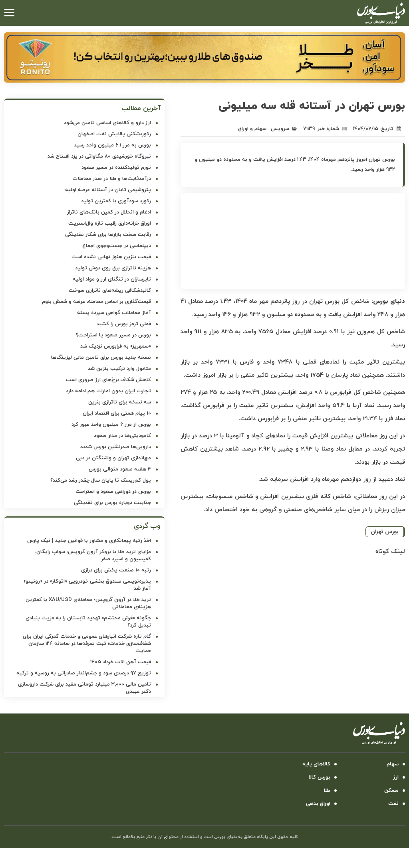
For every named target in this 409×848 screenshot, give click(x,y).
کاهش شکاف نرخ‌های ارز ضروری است (108, 379)
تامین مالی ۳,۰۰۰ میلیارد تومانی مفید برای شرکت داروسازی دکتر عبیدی (84, 688)
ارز (396, 777)
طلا (327, 790)
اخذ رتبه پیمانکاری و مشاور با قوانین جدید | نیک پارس (89, 540)
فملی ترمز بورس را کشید (124, 324)
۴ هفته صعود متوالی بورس (120, 469)
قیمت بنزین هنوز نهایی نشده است (111, 257)
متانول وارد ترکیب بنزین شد (119, 368)
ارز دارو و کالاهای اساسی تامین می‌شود (107, 123)
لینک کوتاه (390, 551)
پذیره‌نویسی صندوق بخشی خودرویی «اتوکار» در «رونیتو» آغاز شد (87, 585)
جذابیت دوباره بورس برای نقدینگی (112, 502)
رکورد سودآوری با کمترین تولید (116, 201)
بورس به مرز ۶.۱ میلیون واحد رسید (112, 145)
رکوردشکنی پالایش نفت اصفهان (114, 134)
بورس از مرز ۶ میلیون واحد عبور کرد (111, 424)
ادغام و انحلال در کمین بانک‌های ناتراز (109, 212)
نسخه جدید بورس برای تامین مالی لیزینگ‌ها (101, 357)
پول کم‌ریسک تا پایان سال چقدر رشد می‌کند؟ (100, 480)
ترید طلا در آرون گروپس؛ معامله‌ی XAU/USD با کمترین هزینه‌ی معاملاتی (88, 603)
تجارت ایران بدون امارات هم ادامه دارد (108, 391)
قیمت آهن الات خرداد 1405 (120, 662)
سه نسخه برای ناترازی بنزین (119, 402)
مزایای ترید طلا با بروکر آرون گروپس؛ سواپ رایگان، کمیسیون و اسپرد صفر (93, 555)
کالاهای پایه (316, 764)
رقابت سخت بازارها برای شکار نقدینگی (108, 234)
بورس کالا (319, 777)
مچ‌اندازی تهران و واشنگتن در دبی (113, 458)
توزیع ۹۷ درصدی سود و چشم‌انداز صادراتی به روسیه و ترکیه (83, 673)
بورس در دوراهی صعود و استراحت (113, 491)
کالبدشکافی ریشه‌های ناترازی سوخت (110, 290)
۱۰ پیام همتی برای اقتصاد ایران (117, 413)
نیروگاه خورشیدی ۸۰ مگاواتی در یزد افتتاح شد (99, 156)
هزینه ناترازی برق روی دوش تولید (113, 268)
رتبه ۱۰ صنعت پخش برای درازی (116, 570)
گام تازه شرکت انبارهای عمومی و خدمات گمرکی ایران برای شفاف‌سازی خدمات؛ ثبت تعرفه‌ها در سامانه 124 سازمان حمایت (87, 643)
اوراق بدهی (318, 803)
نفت (393, 803)
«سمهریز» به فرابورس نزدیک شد (115, 346)
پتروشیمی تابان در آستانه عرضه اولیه (108, 190)
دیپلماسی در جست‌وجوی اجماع (116, 245)
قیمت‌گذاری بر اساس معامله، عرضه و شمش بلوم (96, 301)
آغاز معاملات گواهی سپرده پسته (114, 312)
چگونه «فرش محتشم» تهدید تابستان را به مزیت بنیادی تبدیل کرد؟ (88, 622)
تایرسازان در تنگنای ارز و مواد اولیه (112, 279)
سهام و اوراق (252, 128)
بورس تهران (385, 532)
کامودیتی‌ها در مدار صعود (122, 435)
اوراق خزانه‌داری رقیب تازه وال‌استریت (109, 223)
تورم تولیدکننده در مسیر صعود (116, 167)
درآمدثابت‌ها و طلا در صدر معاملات (111, 178)
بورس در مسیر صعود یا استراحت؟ (113, 335)
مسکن (391, 790)
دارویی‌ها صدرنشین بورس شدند (115, 447)
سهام (393, 764)
